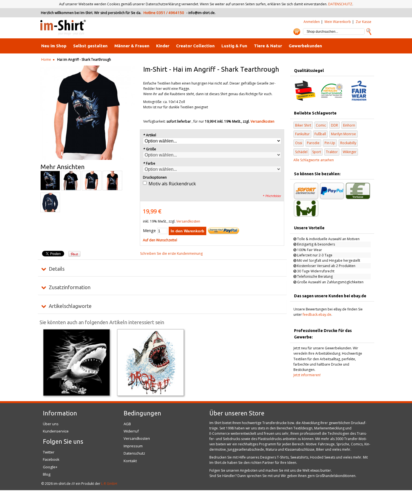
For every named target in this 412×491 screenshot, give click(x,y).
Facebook (51, 459)
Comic (321, 125)
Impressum (133, 445)
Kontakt (130, 460)
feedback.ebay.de (317, 314)
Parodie (313, 143)
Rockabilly (348, 143)
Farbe (149, 163)
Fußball (320, 134)
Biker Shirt (303, 125)
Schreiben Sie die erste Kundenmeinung (171, 253)
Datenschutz (134, 453)
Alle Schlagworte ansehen (313, 160)
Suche (368, 31)
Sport (316, 151)
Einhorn (349, 125)
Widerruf (131, 431)
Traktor (332, 151)
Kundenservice (56, 431)
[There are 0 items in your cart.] (296, 31)
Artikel (149, 135)
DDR (334, 125)
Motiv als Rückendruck (172, 184)
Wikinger (350, 151)
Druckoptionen (155, 177)
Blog (46, 474)
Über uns (51, 423)
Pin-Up (330, 143)
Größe (149, 149)
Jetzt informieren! (307, 375)
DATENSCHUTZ (340, 4)
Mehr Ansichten (62, 166)
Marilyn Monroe (343, 134)
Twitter (48, 452)
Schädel (301, 151)
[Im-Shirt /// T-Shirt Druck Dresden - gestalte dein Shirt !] (63, 28)
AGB (127, 423)
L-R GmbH (109, 483)
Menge (149, 230)
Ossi (298, 143)
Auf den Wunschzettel (160, 240)
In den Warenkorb (187, 231)
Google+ (50, 466)
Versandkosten (262, 121)
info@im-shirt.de (201, 12)
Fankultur (302, 134)
